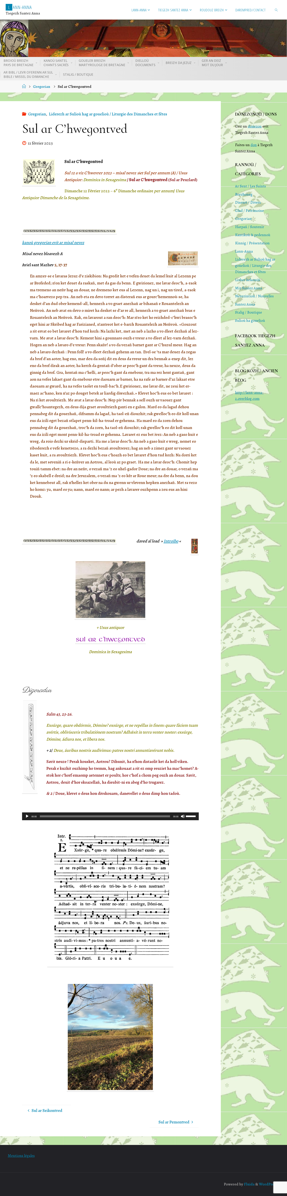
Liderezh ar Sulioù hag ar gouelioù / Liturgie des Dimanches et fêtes (108, 114)
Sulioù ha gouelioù (250, 320)
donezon (255, 126)
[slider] (191, 815)
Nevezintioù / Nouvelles (254, 296)
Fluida (249, 1184)
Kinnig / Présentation (252, 243)
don (253, 144)
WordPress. (268, 1184)
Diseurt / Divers (248, 202)
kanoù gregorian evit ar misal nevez (53, 242)
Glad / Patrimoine (249, 210)
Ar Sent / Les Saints (250, 186)
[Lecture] (27, 816)
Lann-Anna (244, 251)
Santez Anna (245, 304)
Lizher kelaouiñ (247, 279)
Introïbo (171, 541)
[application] (110, 816)
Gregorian (41, 86)
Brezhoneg (243, 194)
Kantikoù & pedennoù (252, 234)
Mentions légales (21, 1155)
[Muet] (183, 816)
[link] (276, 10)
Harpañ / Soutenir (249, 226)
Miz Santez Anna (248, 288)
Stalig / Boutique (248, 312)
